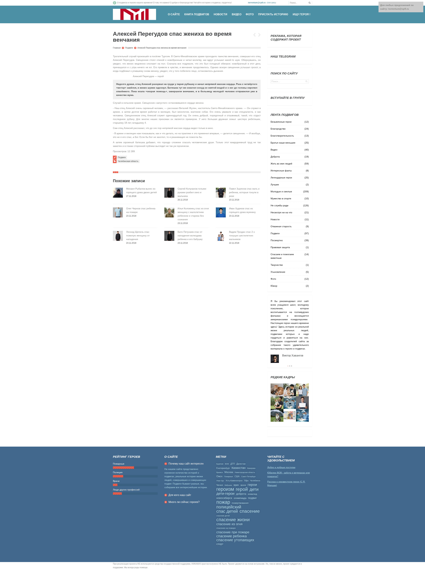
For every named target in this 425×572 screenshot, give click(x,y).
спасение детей (223, 516)
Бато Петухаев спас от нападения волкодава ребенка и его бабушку (190, 235)
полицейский (228, 507)
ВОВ (227, 464)
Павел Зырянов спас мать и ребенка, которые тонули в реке (244, 192)
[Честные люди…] (289, 415)
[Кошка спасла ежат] (277, 389)
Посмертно (277, 240)
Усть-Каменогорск (234, 480)
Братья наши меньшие (283, 142)
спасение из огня (229, 524)
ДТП (232, 464)
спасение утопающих (235, 540)
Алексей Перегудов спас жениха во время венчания (161, 48)
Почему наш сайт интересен (186, 463)
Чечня (219, 485)
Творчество (277, 265)
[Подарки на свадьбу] (302, 389)
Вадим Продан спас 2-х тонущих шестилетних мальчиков (242, 235)
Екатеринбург (223, 468)
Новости (275, 219)
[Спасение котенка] (277, 415)
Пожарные (228, 476)
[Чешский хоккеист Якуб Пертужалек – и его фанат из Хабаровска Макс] (302, 402)
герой (242, 489)
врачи (243, 485)
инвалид (252, 494)
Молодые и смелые (281, 191)
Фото (273, 279)
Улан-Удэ (220, 481)
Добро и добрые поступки (281, 467)
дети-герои (225, 493)
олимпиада (240, 498)
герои (252, 484)
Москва (228, 472)
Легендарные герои (281, 177)
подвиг (252, 498)
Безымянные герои (281, 121)
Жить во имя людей (281, 163)
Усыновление (278, 272)
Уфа (246, 480)
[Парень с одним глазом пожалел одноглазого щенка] (277, 402)
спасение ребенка (231, 536)
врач (236, 484)
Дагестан (241, 464)
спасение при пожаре (232, 532)
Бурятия (219, 464)
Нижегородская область (245, 472)
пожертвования (240, 503)
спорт (219, 544)
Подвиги (129, 48)
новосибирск (224, 498)
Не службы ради (279, 205)
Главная (117, 48)
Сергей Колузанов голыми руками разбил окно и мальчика (192, 192)
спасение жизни (233, 520)
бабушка (228, 485)
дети (254, 489)
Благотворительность (282, 135)
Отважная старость (281, 226)
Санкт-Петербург (248, 476)
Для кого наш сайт (180, 495)
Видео (274, 149)
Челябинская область (128, 161)
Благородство (278, 128)
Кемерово (251, 468)
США (237, 476)
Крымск (219, 472)
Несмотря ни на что (281, 212)
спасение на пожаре (226, 528)
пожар (223, 502)
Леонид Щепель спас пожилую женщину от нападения (138, 235)
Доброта (275, 156)
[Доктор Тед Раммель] (302, 415)
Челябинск (255, 480)
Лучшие (275, 184)
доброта (241, 493)
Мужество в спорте (281, 198)
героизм (225, 489)
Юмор (274, 286)
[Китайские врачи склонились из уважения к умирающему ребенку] (289, 402)
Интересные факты (281, 170)
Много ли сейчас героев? (184, 502)
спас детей (227, 511)
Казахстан (239, 468)
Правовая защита (280, 247)
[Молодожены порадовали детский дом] (289, 389)
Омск (219, 476)
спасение (250, 511)
